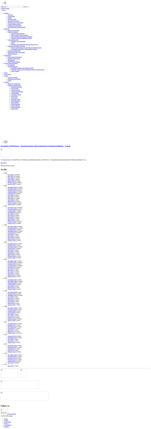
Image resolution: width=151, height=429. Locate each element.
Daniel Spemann (15, 107)
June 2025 (10, 196)
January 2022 (11, 258)
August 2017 (11, 328)
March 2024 (11, 220)
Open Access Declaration (15, 57)
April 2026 (11, 179)
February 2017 (12, 333)
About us (10, 14)
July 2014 (10, 363)
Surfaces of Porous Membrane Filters (21, 38)
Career (6, 76)
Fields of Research (13, 32)
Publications (7, 55)
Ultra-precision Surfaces (17, 33)
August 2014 (11, 361)
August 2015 (11, 348)
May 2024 (10, 217)
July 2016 (10, 339)
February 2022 (12, 256)
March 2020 (11, 287)
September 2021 (12, 265)
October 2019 (11, 294)
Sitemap (6, 427)
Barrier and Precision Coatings (19, 35)
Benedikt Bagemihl (16, 87)
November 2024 (12, 209)
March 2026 (11, 181)
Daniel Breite (15, 93)
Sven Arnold (14, 88)
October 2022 (11, 245)
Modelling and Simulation (18, 41)
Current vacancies (13, 77)
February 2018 (12, 319)
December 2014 (12, 355)
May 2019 (10, 300)
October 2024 (11, 210)
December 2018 (12, 308)
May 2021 (10, 272)
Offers (9, 80)
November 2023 (12, 228)
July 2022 (10, 250)
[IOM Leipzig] (5, 8)
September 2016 (12, 337)
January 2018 (11, 320)
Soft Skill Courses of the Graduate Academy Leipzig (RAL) (27, 69)
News (5, 72)
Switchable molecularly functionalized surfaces (24, 49)
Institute (6, 13)
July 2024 (10, 214)
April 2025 (11, 200)
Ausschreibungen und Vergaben (16, 27)
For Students (11, 65)
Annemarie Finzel (16, 94)
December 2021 (12, 261)
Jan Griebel (14, 98)
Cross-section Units (13, 40)
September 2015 (12, 347)
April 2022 (11, 253)
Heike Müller (15, 102)
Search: (26, 6)
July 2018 (10, 314)
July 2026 (10, 174)
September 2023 (12, 231)
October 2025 (11, 190)
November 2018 (12, 309)
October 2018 (11, 311)
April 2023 (11, 237)
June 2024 (10, 215)
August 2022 (11, 248)
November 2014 (12, 356)
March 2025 (11, 201)
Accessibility (7, 425)
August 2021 (11, 267)
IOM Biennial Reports (14, 62)
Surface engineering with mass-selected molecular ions (26, 47)
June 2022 (10, 251)
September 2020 (12, 283)
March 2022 (11, 254)
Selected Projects (12, 54)
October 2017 (11, 325)
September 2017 (12, 326)
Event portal (7, 74)
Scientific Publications (14, 58)
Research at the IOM (13, 30)
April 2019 (11, 301)
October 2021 (11, 264)
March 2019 (11, 303)
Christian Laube (15, 99)
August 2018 (11, 312)
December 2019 (12, 292)
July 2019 (10, 297)
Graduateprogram (12, 66)
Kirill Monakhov (15, 101)
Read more (4, 163)
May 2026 (10, 178)
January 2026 (11, 184)
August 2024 (11, 212)
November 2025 (12, 189)
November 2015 (12, 345)
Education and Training (14, 79)
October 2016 (11, 336)
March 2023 (11, 239)
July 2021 (10, 268)
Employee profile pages (14, 85)
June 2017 (10, 330)
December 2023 (12, 226)
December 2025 (12, 187)
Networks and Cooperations (15, 22)
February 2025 (12, 203)
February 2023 (12, 240)
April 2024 (11, 218)
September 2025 (12, 192)
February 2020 (12, 289)
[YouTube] (6, 414)
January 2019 (11, 305)
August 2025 (11, 193)
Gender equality (12, 19)
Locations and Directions (14, 25)
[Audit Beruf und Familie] (24, 377)
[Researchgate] (11, 414)
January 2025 (11, 204)
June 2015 (10, 350)
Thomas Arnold (15, 90)
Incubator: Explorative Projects (16, 46)
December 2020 (12, 279)
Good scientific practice (14, 24)
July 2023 (10, 234)
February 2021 (12, 276)
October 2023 (11, 229)
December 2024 (12, 207)
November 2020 (12, 281)
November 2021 (12, 262)
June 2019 (10, 298)
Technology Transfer (13, 21)
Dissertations (11, 60)
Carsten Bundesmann (17, 91)
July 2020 (10, 286)
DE (5, 2)
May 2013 (10, 366)
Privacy (6, 423)
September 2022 (12, 247)
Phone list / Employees (14, 83)
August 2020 (11, 284)
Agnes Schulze (15, 105)
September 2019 (12, 295)
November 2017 (12, 323)
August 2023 (11, 232)
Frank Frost (14, 96)
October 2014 (11, 358)
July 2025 (10, 195)
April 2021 (11, 273)
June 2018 (10, 316)
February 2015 (12, 352)
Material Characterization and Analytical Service (24, 44)
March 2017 (11, 331)
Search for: (4, 6)
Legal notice (7, 422)
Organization (11, 16)
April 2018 (11, 317)
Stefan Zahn (14, 109)
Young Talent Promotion (11, 63)
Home (6, 141)
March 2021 (11, 275)
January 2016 (11, 342)
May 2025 (10, 198)
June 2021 (10, 270)
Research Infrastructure (14, 51)
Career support (15, 71)
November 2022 (12, 243)
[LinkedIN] (2, 414)
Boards (10, 18)
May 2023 (10, 236)
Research (6, 29)
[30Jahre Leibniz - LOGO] (10, 377)
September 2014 (12, 359)
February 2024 (12, 221)
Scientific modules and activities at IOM (22, 68)
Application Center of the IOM (16, 52)
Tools (12, 43)
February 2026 (12, 182)
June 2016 (10, 341)
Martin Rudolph (15, 104)
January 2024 (11, 223)
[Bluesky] (4, 414)
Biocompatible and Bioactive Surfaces (21, 36)
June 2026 (10, 176)
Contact (6, 82)
